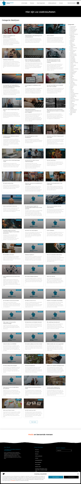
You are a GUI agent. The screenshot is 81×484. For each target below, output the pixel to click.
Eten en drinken (73, 55)
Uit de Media (37, 464)
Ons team (37, 451)
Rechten (72, 86)
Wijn (71, 102)
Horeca (71, 63)
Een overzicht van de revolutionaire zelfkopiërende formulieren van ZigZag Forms (55, 111)
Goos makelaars (50, 230)
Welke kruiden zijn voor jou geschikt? (55, 343)
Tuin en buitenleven (74, 93)
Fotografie (72, 57)
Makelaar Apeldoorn (29, 254)
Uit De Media (24, 3)
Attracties (72, 32)
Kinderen (72, 70)
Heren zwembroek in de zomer (10, 206)
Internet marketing (74, 68)
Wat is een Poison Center (8, 410)
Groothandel (72, 61)
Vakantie (72, 97)
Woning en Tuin (73, 104)
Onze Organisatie (41, 3)
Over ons (37, 449)
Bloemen (72, 41)
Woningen (72, 106)
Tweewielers (72, 94)
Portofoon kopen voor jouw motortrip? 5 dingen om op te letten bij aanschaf (11, 232)
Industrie (72, 66)
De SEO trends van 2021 (30, 410)
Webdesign (72, 101)
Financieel (72, 56)
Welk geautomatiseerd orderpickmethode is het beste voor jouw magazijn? (33, 111)
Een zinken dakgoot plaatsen (31, 276)
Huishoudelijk (73, 65)
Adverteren (72, 27)
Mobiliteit (72, 78)
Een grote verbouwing (8, 183)
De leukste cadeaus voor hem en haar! (33, 343)
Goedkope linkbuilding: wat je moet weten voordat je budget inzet (41, 470)
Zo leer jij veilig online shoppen (10, 365)
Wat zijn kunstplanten (30, 365)
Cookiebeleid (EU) (38, 460)
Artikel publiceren (52, 3)
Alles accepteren (55, 477)
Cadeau (71, 46)
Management (73, 72)
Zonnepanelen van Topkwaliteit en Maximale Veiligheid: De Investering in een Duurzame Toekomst (11, 86)
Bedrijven (72, 40)
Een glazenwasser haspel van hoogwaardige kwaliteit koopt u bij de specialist (33, 207)
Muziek (71, 81)
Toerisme (72, 92)
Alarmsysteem (73, 30)
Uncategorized (73, 96)
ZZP (71, 114)
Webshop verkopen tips (8, 59)
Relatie (71, 87)
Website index (38, 466)
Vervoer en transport (74, 99)
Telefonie (72, 89)
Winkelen (72, 103)
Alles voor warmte (51, 276)
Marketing (72, 73)
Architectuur (72, 31)
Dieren (71, 49)
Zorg (71, 113)
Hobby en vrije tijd (74, 62)
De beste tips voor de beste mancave (33, 322)
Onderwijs (72, 82)
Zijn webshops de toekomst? (53, 322)
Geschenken (72, 58)
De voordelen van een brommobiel (11, 300)
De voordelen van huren (8, 254)
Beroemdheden (38, 462)
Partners (32, 3)
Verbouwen (72, 98)
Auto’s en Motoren (74, 34)
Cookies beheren (71, 477)
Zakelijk (71, 107)
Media (71, 75)
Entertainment (73, 54)
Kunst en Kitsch (73, 71)
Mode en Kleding (73, 80)
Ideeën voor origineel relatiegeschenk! (55, 365)
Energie (71, 52)
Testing (71, 91)
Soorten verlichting (51, 160)
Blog (71, 42)
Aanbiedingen (73, 26)
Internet (72, 67)
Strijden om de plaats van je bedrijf (54, 300)
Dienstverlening (73, 47)
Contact (61, 3)
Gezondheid (72, 60)
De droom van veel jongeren (31, 230)
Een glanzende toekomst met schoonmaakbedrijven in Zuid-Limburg (54, 61)
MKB (71, 77)
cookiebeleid (12, 480)
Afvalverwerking (73, 29)
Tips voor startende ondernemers (54, 254)
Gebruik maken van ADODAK (9, 343)
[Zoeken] (78, 3)
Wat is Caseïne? (50, 35)
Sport (71, 88)
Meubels (72, 76)
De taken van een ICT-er (30, 300)
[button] (78, 474)
